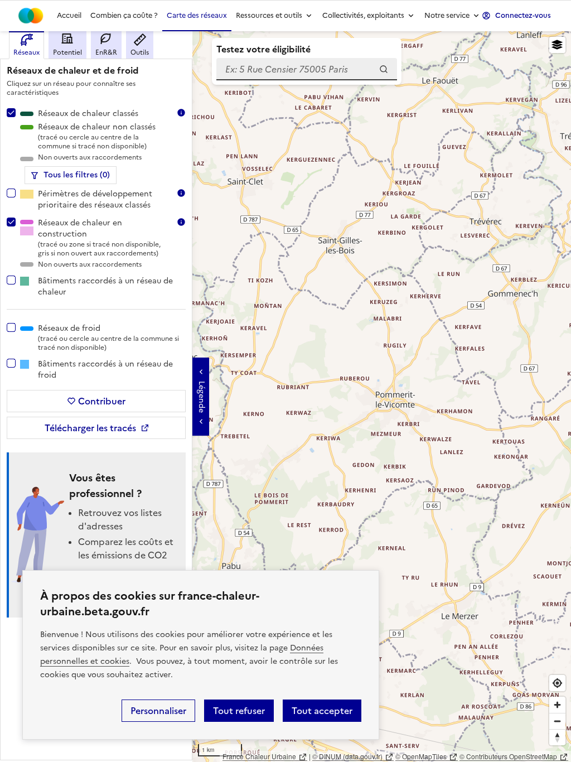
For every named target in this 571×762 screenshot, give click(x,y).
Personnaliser (158, 710)
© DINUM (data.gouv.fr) (347, 756)
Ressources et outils (269, 15)
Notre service (447, 15)
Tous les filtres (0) (76, 175)
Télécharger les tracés (90, 428)
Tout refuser (239, 710)
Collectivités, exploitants (363, 15)
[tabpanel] (96, 407)
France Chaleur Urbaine (259, 756)
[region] (285, 396)
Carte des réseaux (197, 15)
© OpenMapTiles (421, 756)
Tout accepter (322, 710)
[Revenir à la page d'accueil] (30, 15)
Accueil (69, 15)
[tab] (26, 45)
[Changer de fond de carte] (557, 45)
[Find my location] (557, 683)
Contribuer (101, 401)
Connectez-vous (523, 15)
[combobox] (306, 69)
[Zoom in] (557, 705)
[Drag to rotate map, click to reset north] (557, 737)
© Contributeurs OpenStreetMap (508, 756)
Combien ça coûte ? (124, 15)
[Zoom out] (557, 721)
